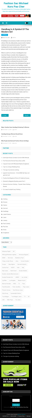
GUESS (13, 267)
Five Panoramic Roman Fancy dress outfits (14, 160)
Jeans (4, 217)
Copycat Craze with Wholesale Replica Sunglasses (16, 163)
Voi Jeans (18, 299)
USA (3, 299)
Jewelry (5, 220)
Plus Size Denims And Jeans (28, 115)
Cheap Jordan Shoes (7, 261)
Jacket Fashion (7, 214)
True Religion (5, 296)
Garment (5, 208)
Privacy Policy (21, 416)
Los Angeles (12, 280)
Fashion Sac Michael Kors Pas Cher (19, 407)
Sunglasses (6, 232)
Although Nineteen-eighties (9, 254)
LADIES (17, 277)
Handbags (4, 34)
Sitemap (28, 416)
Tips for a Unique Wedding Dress (11, 167)
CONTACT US (5, 416)
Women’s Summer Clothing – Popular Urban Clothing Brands (16, 185)
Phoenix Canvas (6, 290)
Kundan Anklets (23, 270)
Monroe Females (6, 283)
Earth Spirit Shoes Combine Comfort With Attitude (16, 157)
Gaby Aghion (11, 264)
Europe (4, 264)
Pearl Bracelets (6, 287)
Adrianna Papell (6, 251)
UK (28, 296)
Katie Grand (13, 270)
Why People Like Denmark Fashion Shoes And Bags (15, 141)
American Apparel (23, 254)
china (17, 261)
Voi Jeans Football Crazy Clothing (11, 189)
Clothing (5, 199)
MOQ (14, 283)
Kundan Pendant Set (7, 277)
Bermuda (10, 257)
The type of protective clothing (11, 170)
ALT (14, 251)
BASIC (3, 257)
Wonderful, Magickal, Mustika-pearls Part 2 (14, 181)
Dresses (5, 202)
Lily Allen (4, 280)
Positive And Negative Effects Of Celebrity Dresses (16, 178)
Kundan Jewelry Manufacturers (10, 274)
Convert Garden (25, 261)
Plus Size (5, 226)
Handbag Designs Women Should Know (12, 134)
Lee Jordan (24, 277)
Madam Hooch (22, 280)
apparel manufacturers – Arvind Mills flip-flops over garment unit (16, 174)
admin (14, 37)
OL (19, 283)
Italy (23, 267)
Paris (23, 283)
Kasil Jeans (5, 270)
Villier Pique (10, 299)
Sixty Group (5, 293)
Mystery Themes (21, 414)
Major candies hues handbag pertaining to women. (15, 127)
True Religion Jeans (16, 296)
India (18, 267)
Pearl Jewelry (6, 223)
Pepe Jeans (26, 287)
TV (25, 296)
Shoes (4, 229)
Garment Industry (21, 264)
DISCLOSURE (13, 416)
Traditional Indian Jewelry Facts (6, 115)
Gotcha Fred (5, 267)
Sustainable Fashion (16, 293)
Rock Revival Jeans (18, 290)
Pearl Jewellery (17, 287)
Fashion (5, 205)
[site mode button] (26, 23)
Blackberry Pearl (19, 257)
